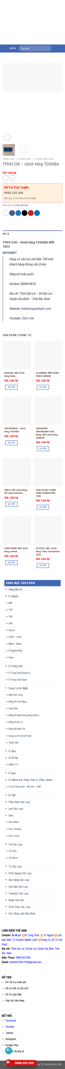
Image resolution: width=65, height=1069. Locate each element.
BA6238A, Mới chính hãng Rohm (14, 374)
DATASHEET (10, 252)
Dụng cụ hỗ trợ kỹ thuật (20, 735)
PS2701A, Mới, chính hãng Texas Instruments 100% (48, 551)
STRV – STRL (15, 637)
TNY (10, 616)
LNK (10, 623)
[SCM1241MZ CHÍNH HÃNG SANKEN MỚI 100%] (48, 472)
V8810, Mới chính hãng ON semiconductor (15, 491)
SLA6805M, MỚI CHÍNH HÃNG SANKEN (47, 374)
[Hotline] (9, 1063)
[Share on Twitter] (18, 213)
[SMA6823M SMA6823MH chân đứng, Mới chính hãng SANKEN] (48, 410)
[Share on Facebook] (12, 213)
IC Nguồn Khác (16, 650)
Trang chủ (8, 158)
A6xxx (12, 630)
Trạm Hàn (13, 708)
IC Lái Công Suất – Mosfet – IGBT (25, 786)
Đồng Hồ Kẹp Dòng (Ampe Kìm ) (24, 715)
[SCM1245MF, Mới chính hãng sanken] (17, 530)
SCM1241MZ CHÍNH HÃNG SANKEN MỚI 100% (46, 493)
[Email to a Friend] (24, 213)
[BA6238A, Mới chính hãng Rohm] (17, 355)
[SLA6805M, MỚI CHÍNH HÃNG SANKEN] (48, 355)
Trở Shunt (13, 857)
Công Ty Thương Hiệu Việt (48, 1064)
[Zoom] (7, 137)
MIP (10, 603)
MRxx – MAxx (15, 643)
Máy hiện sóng (16, 694)
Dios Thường (15, 829)
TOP (11, 609)
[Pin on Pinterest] (31, 213)
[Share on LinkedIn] (37, 213)
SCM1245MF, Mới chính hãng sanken (16, 550)
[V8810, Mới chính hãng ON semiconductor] (17, 472)
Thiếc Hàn (13, 742)
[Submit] (48, 48)
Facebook (10, 1020)
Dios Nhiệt (14, 822)
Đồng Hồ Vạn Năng (18, 701)
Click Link (27, 318)
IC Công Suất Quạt (44, 158)
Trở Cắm (13, 851)
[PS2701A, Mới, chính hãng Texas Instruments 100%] (48, 530)
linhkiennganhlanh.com (36, 309)
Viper (11, 657)
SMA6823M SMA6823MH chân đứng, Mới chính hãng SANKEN (47, 433)
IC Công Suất (24, 158)
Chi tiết (11, 387)
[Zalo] (9, 1051)
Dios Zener (14, 835)
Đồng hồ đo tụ (16, 722)
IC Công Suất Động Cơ (19, 672)
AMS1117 (13, 764)
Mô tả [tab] (6, 233)
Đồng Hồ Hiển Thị (17, 728)
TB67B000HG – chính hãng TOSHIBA (14, 430)
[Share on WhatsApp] (6, 213)
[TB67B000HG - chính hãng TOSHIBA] (17, 410)
